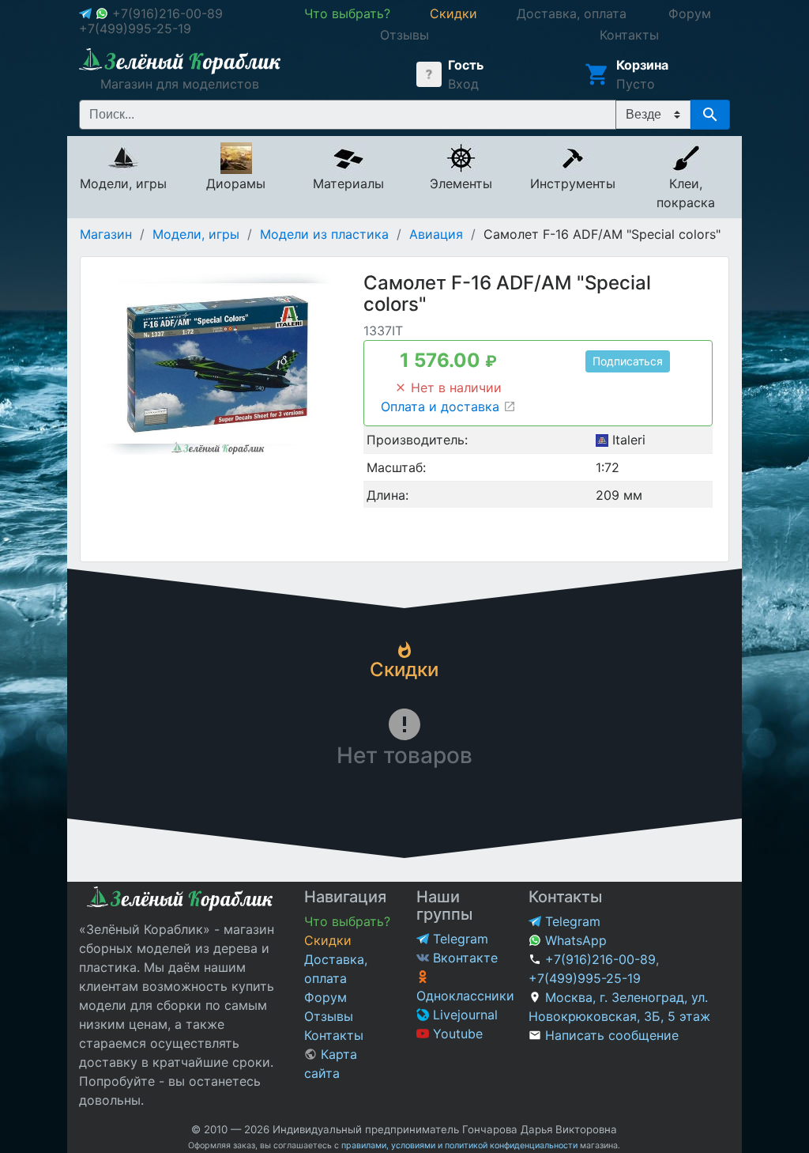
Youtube (456, 1033)
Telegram (458, 939)
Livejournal (463, 1015)
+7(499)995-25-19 (135, 28)
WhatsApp (574, 940)
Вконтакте (463, 958)
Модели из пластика (324, 234)
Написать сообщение (612, 1035)
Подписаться (628, 361)
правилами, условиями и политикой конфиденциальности (459, 1145)
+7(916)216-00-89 (167, 13)
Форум (325, 997)
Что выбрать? (347, 921)
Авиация (436, 234)
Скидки (328, 940)
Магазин (106, 234)
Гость (466, 65)
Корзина (642, 65)
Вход (463, 84)
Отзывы (328, 1016)
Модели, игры (195, 234)
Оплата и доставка (442, 406)
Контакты (333, 1035)
